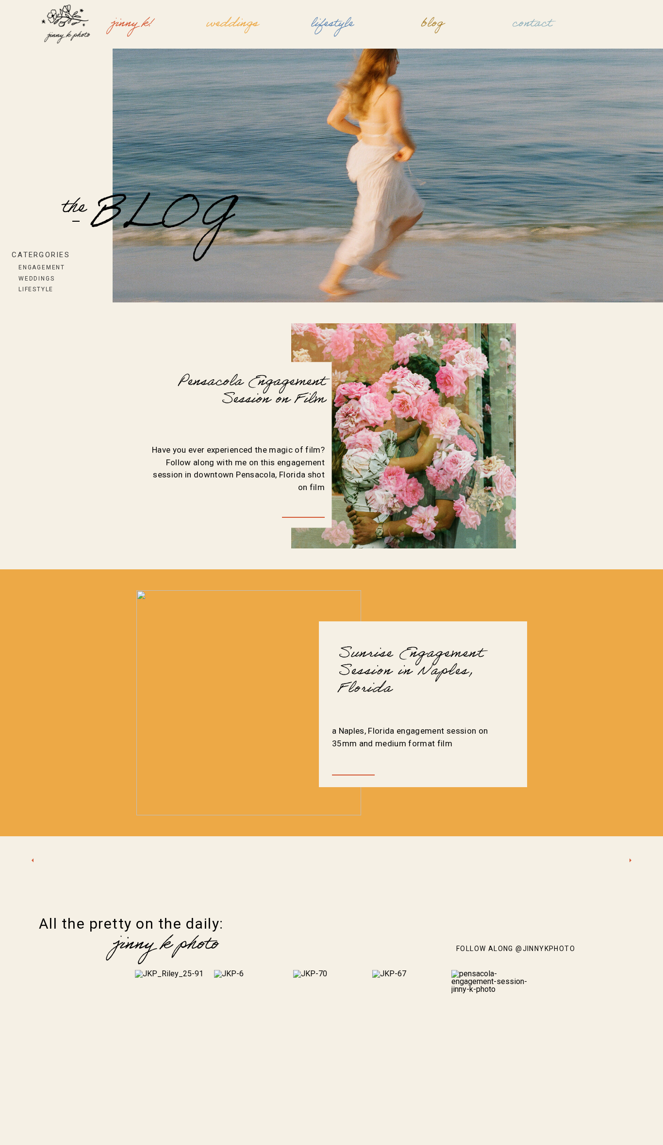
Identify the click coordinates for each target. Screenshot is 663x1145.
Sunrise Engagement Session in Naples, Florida (410, 672)
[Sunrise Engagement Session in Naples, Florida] (248, 702)
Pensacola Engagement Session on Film (251, 392)
